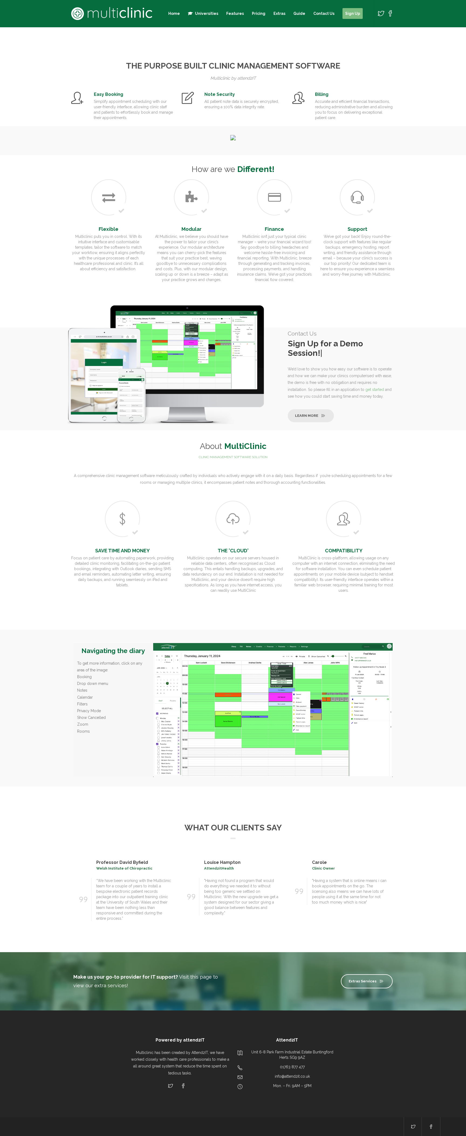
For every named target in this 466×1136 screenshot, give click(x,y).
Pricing (258, 13)
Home (174, 13)
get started (374, 389)
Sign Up (352, 13)
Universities (206, 13)
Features (235, 13)
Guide (299, 13)
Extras (279, 13)
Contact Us (323, 13)
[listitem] (301, 712)
